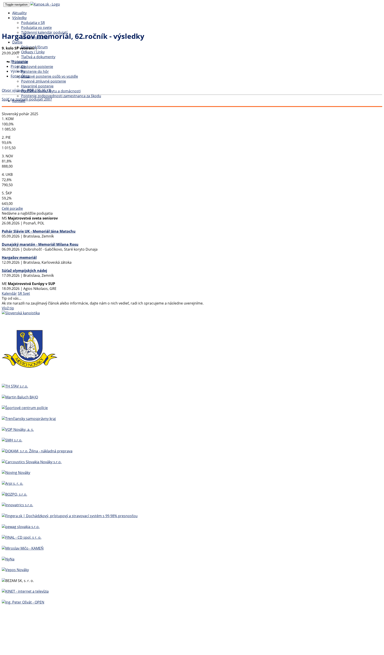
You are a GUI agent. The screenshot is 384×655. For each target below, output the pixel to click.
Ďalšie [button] (17, 42)
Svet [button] (26, 293)
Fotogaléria (20, 76)
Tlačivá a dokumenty (38, 56)
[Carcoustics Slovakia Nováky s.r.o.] (32, 461)
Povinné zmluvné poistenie (43, 81)
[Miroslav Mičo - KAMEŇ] (23, 548)
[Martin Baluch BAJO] (20, 397)
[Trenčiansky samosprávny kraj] (29, 418)
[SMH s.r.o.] (12, 440)
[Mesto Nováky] (29, 375)
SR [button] (20, 293)
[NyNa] (8, 559)
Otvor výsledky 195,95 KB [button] (26, 90)
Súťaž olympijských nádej (24, 270)
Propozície (19, 61)
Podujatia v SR (33, 22)
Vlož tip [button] (8, 308)
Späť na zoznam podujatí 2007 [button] (27, 99)
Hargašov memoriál (19, 257)
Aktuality (19, 12)
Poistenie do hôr (35, 71)
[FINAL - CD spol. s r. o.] (21, 537)
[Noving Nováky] (16, 472)
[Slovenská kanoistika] (21, 313)
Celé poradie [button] (12, 208)
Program (18, 66)
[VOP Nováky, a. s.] (18, 429)
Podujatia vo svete (36, 27)
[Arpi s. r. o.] (12, 483)
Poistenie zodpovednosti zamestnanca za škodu (61, 95)
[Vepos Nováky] (15, 569)
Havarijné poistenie (37, 86)
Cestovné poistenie (37, 66)
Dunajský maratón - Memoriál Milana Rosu (40, 244)
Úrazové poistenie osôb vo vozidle (49, 76)
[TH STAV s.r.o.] (15, 386)
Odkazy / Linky (33, 51)
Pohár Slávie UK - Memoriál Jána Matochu (39, 231)
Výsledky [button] (19, 17)
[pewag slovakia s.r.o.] (21, 526)
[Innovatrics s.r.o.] (17, 505)
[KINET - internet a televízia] (25, 591)
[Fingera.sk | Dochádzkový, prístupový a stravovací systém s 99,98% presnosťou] (70, 515)
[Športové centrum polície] (25, 407)
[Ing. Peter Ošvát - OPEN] (23, 602)
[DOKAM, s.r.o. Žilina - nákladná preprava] (37, 451)
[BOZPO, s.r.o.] (14, 494)
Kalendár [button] (9, 293)
